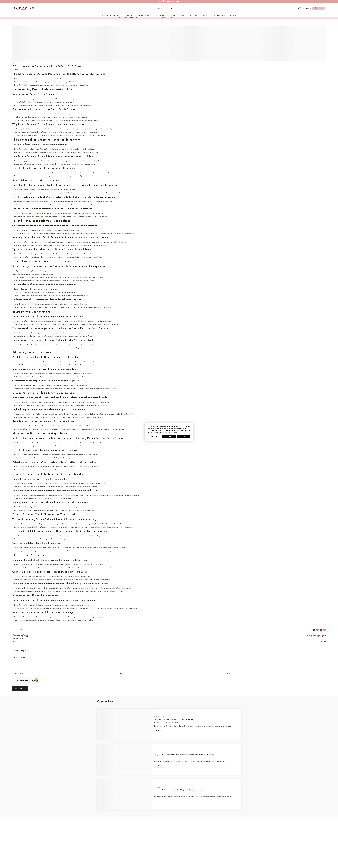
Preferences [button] (175, 432)
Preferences (154, 436)
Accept (183, 436)
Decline (169, 436)
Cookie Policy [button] (182, 430)
